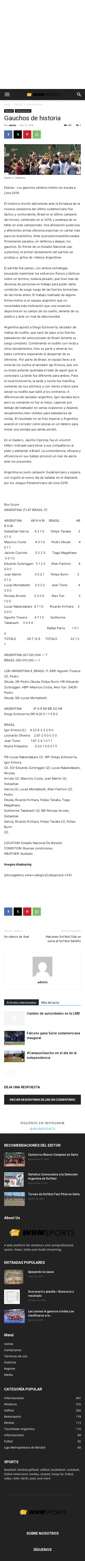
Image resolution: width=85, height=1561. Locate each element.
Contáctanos (12, 1350)
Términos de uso (15, 1356)
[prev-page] (6, 1073)
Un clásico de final (16, 937)
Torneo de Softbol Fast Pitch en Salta (54, 1194)
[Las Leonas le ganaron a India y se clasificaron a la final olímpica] (14, 1316)
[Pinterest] (27, 134)
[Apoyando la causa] (13, 1277)
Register (9, 1368)
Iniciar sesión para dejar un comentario (42, 1099)
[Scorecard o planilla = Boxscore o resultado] (12, 1297)
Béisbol (18, 104)
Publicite (10, 1362)
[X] (18, 134)
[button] (7, 94)
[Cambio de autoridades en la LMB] (14, 1018)
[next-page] (13, 1073)
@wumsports (42, 1129)
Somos (8, 1344)
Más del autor (50, 1002)
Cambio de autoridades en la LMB (53, 1013)
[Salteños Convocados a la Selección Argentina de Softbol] (14, 1179)
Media (8, 1375)
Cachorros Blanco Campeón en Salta (53, 1154)
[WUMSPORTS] (41, 1241)
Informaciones (34, 104)
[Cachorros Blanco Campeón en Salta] (14, 1159)
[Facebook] (8, 134)
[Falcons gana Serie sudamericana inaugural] (14, 1038)
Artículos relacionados (21, 1002)
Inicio (7, 104)
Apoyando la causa (41, 1271)
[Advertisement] (42, 44)
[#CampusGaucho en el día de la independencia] (14, 1056)
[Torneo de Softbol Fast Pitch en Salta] (14, 1199)
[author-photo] (42, 976)
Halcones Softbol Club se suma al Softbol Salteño (63, 939)
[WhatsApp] (37, 134)
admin (12, 125)
